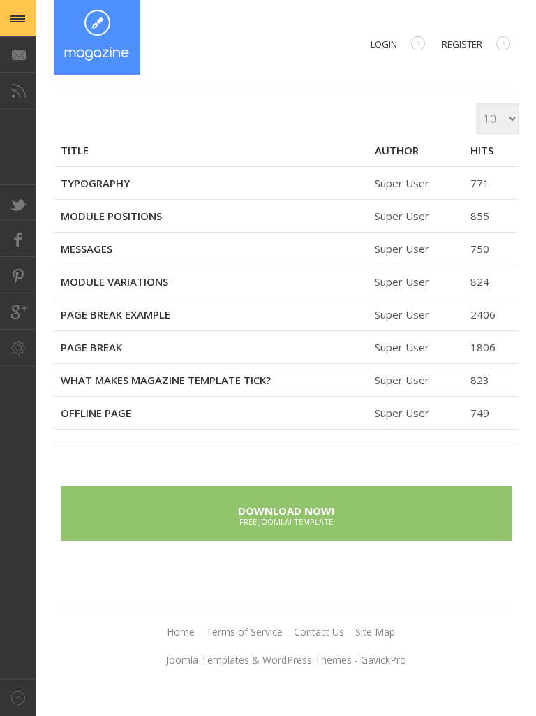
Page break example (115, 314)
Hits (481, 150)
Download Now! (286, 514)
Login (384, 44)
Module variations (114, 281)
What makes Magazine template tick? (166, 380)
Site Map (375, 631)
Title (75, 150)
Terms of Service (244, 631)
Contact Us (319, 631)
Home (181, 631)
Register (462, 44)
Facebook (18, 239)
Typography (95, 183)
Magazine (97, 37)
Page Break (91, 347)
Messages (86, 249)
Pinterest (18, 275)
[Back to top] (18, 697)
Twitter (18, 202)
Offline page (96, 413)
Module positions (111, 216)
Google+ (18, 311)
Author (397, 150)
